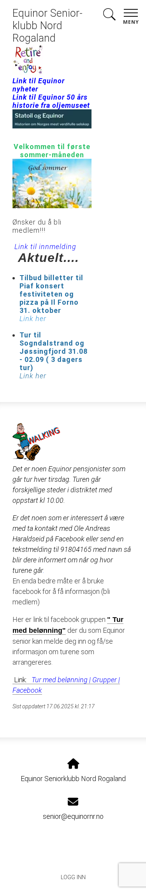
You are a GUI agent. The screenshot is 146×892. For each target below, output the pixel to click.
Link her (32, 376)
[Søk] (109, 16)
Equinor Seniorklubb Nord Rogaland (47, 25)
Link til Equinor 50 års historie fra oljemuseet (51, 101)
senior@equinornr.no (73, 816)
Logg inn (73, 877)
